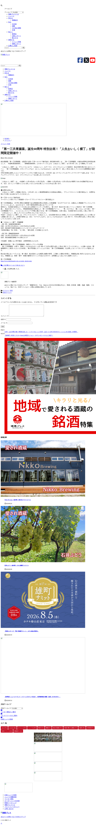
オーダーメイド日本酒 (12, 801)
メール (4, 323)
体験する (7, 94)
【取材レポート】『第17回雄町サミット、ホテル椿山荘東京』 (21, 631)
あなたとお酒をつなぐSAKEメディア (13, 817)
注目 (11, 290)
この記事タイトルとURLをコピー (13, 265)
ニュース (7, 71)
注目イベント (7, 292)
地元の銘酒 (57, 728)
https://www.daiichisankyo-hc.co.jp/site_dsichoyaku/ (16, 261)
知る (6, 77)
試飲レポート (12, 90)
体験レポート (12, 98)
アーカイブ (8, 12)
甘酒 (9, 85)
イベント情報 (12, 96)
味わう (6, 87)
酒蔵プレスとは (9, 69)
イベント (6, 290)
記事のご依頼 (9, 100)
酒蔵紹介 (11, 75)
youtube (12, 728)
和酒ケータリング (10, 803)
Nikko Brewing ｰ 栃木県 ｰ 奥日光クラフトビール (17, 500)
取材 (41, 728)
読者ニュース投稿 (10, 795)
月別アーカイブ (6, 708)
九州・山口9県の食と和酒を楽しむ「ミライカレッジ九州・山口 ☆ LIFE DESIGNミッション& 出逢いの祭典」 (41, 332)
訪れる (6, 73)
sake (4, 728)
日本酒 (10, 79)
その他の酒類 (12, 83)
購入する (11, 92)
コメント (5, 316)
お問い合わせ (9, 809)
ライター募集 (9, 799)
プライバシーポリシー (12, 807)
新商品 (10, 89)
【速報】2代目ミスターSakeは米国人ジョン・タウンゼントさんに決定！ (28, 335)
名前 (3, 319)
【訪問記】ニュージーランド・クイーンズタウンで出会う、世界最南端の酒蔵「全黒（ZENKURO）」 (32, 696)
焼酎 (9, 81)
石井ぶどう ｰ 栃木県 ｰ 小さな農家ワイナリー (16, 565)
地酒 (82, 728)
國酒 (48, 728)
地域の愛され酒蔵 (70, 728)
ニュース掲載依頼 (10, 797)
